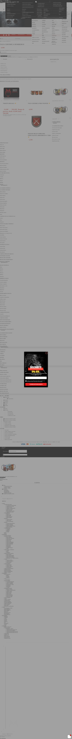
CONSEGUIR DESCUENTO (36, 384)
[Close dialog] (46, 353)
